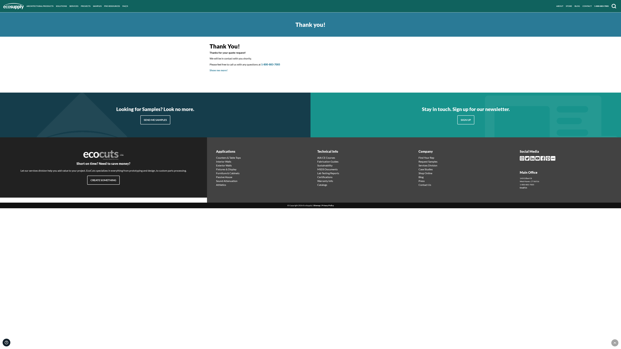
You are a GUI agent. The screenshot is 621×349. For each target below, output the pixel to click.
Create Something (103, 180)
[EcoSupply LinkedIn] (532, 158)
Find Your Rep (426, 157)
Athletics (221, 184)
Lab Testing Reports (328, 173)
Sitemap (316, 205)
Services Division (428, 165)
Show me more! (219, 70)
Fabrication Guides (327, 161)
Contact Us (425, 184)
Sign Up (466, 119)
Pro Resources (112, 6)
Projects (85, 6)
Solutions (61, 6)
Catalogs (322, 184)
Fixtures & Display (226, 169)
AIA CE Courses (326, 157)
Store (569, 6)
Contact (587, 6)
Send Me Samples (155, 119)
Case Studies (426, 169)
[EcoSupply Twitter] (527, 158)
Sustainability (324, 165)
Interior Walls (223, 161)
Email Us (523, 187)
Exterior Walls (224, 165)
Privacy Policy (328, 205)
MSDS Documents (327, 169)
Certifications (324, 177)
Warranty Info (325, 180)
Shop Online (425, 173)
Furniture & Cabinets (228, 173)
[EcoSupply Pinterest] (548, 158)
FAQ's (125, 6)
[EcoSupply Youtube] (537, 158)
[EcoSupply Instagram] (522, 158)
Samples (97, 6)
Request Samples (428, 161)
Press (422, 180)
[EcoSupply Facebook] (543, 158)
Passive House (224, 177)
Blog (577, 6)
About (559, 6)
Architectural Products (40, 6)
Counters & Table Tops (228, 157)
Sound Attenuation (226, 180)
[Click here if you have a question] (6, 342)
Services (73, 6)
